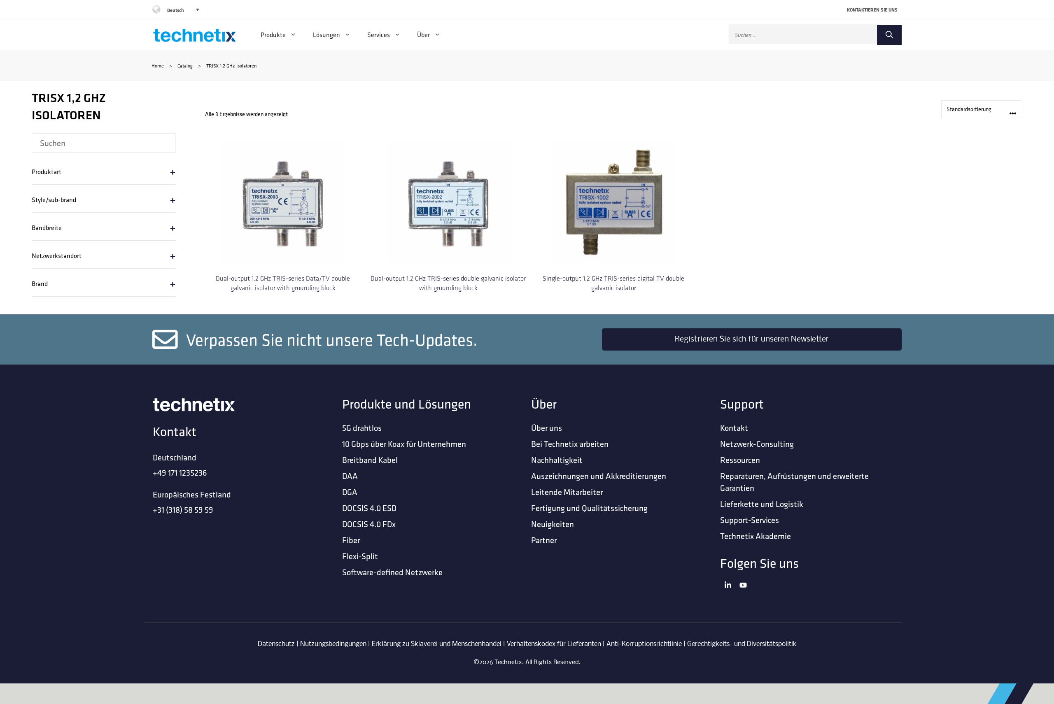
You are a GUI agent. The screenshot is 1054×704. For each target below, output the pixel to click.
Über (423, 34)
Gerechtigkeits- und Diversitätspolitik (742, 644)
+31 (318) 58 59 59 (183, 509)
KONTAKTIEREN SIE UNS (872, 9)
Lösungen (326, 34)
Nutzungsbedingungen (333, 644)
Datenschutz (276, 644)
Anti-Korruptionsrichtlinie (644, 644)
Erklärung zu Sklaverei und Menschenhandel (436, 644)
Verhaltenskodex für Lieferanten (554, 644)
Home (158, 66)
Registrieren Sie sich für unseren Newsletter (752, 339)
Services (378, 34)
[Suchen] (889, 35)
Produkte (273, 34)
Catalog (185, 66)
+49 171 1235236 (180, 472)
